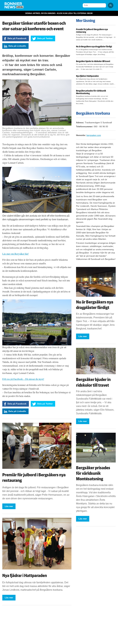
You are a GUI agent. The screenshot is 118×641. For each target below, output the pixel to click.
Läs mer (9, 506)
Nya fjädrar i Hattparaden (24, 575)
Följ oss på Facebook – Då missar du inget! (23, 379)
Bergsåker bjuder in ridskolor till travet (93, 61)
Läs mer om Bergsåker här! (15, 253)
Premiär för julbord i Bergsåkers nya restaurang (92, 30)
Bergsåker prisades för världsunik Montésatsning (91, 92)
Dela (17, 38)
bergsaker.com (94, 135)
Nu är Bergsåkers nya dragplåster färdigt (94, 47)
